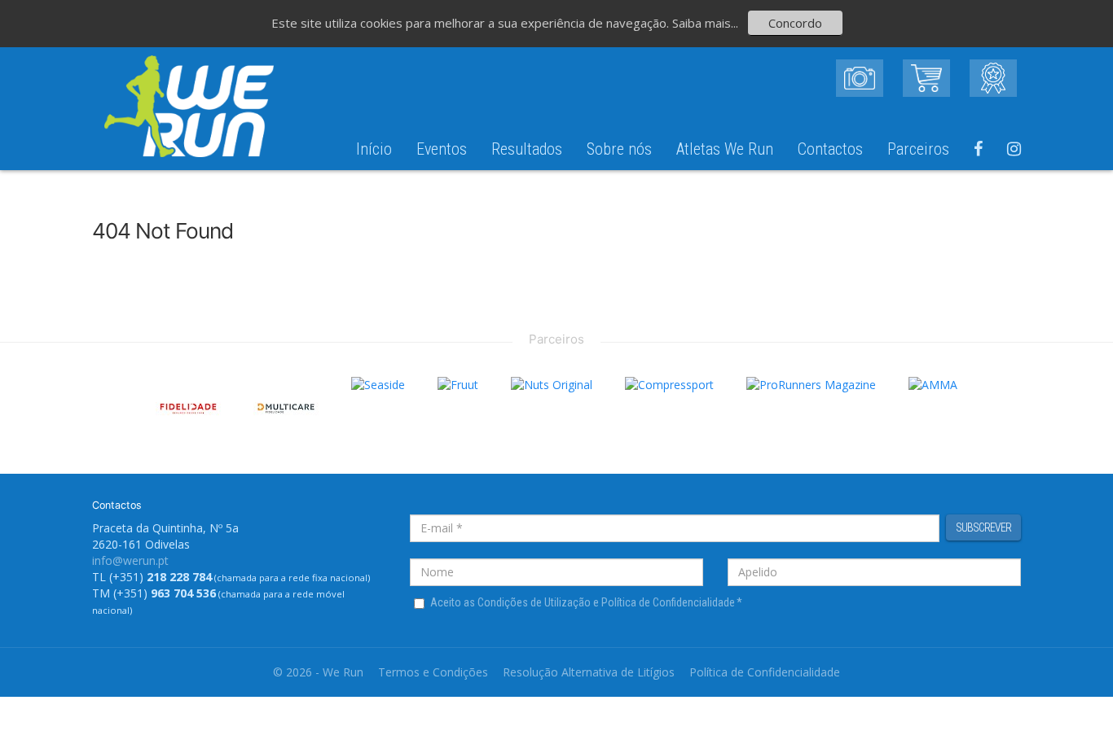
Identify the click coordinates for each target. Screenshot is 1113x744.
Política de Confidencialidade (764, 672)
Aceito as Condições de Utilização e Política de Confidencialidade (586, 602)
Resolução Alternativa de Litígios (589, 672)
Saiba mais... (705, 23)
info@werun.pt (130, 560)
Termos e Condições (433, 672)
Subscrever (983, 527)
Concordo (795, 23)
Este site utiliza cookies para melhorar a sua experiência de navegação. (471, 23)
